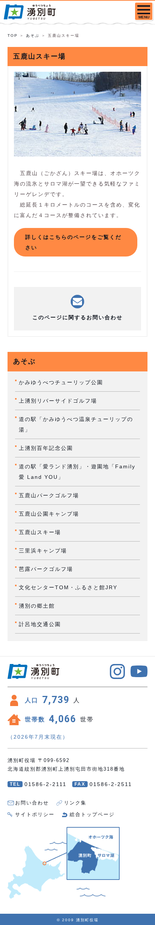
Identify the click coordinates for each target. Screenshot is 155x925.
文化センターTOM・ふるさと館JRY (68, 587)
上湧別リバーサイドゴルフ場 (58, 401)
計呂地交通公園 (40, 624)
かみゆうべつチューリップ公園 (61, 382)
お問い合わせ (32, 803)
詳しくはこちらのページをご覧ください (73, 242)
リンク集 (75, 803)
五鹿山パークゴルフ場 (49, 495)
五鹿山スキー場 (40, 532)
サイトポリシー (35, 814)
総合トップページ (92, 814)
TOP (13, 35)
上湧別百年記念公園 (46, 448)
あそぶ (33, 35)
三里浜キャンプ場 (43, 551)
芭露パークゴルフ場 (46, 569)
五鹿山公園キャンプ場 (49, 514)
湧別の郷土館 (37, 606)
